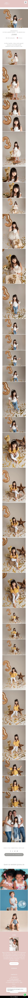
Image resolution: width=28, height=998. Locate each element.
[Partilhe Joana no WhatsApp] (12, 851)
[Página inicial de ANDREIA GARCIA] (6, 3)
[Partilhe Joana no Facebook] (10, 851)
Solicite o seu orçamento (14, 854)
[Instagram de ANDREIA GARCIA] (14, 986)
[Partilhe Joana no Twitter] (14, 851)
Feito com (14, 996)
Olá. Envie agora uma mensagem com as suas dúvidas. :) (15, 990)
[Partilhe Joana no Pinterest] (17, 851)
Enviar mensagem (15, 979)
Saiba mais (14, 963)
